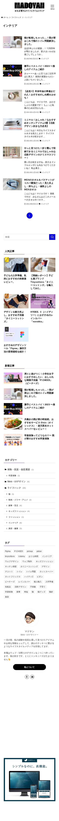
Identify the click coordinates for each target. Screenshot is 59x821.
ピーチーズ (10, 582)
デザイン (45, 566)
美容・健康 (15, 528)
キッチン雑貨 (11, 566)
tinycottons (10, 556)
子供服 (33, 587)
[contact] (32, 677)
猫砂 (51, 592)
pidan (39, 551)
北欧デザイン (20, 587)
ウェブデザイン (12, 561)
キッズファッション (19, 511)
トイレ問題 (31, 571)
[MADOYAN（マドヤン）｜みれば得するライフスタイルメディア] (29, 7)
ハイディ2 (28, 577)
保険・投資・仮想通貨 (20, 469)
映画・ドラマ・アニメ (20, 500)
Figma (8, 551)
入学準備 (49, 582)
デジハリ (9, 571)
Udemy (21, 556)
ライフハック (16, 488)
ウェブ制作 (27, 561)
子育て (42, 587)
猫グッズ (41, 592)
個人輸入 (38, 582)
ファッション (16, 517)
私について (29, 667)
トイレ (19, 571)
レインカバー (24, 582)
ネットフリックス (13, 577)
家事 (18, 592)
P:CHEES (18, 551)
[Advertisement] (29, 719)
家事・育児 (15, 505)
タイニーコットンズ (29, 566)
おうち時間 (33, 556)
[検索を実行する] (52, 237)
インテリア (15, 523)
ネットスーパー (46, 571)
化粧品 (8, 587)
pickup (30, 551)
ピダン (40, 577)
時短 (26, 592)
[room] (27, 677)
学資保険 (14, 475)
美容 (7, 597)
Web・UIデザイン (18, 481)
